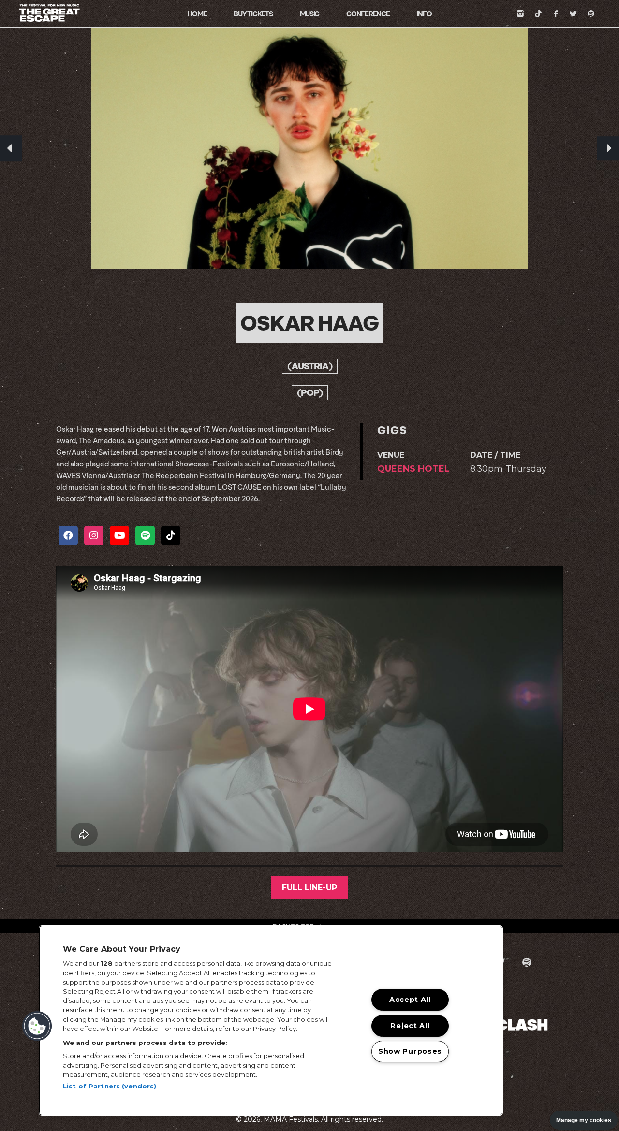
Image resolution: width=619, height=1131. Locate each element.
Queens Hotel (413, 469)
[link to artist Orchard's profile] (11, 148)
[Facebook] (555, 13)
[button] (37, 1026)
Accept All (410, 999)
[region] (271, 1020)
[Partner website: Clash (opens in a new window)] (522, 1024)
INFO (424, 13)
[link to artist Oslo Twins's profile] (608, 148)
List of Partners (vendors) (109, 1086)
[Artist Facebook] (68, 535)
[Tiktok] (538, 13)
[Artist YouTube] (119, 535)
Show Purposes (410, 1051)
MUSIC (310, 13)
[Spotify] (591, 13)
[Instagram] (520, 13)
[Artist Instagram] (93, 535)
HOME (196, 13)
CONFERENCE (367, 13)
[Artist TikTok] (170, 535)
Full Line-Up (309, 887)
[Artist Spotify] (145, 535)
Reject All (409, 1025)
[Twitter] (573, 13)
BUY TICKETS (253, 13)
